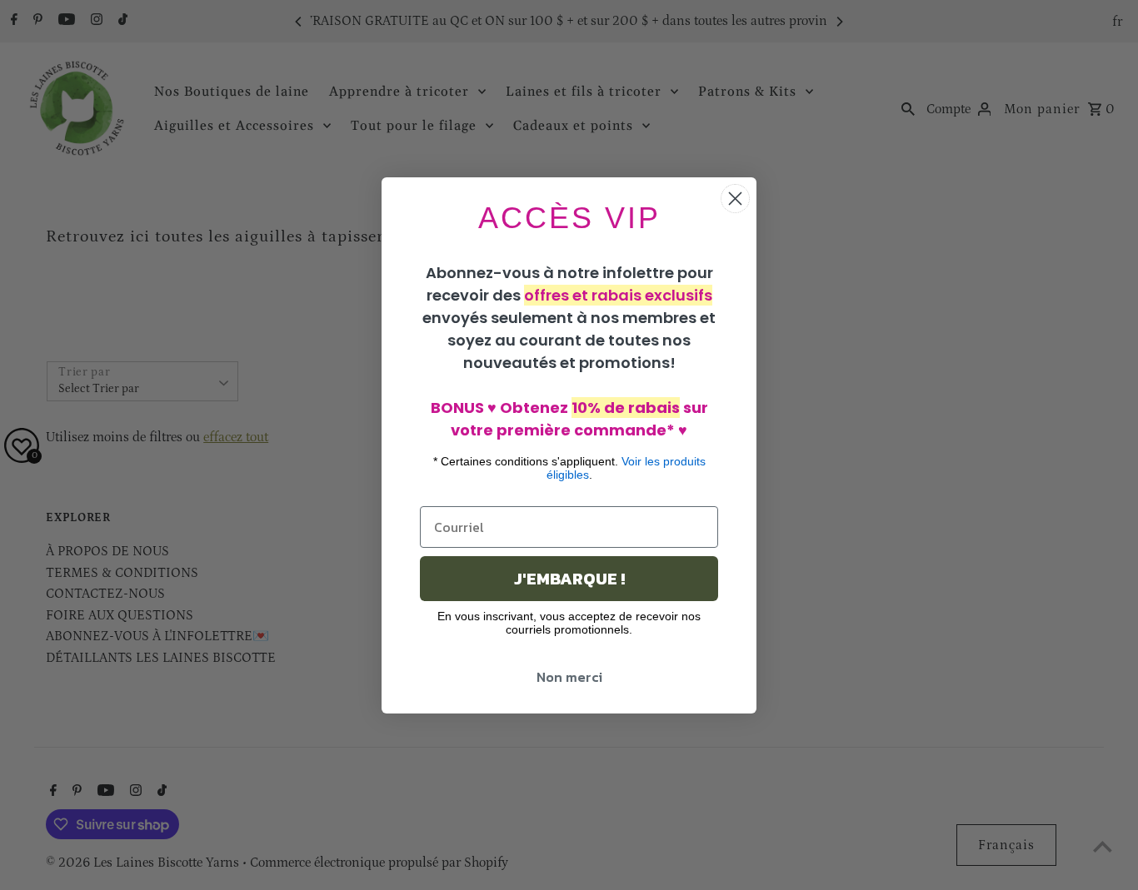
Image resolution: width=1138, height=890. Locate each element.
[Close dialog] (735, 198)
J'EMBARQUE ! (569, 578)
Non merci (569, 677)
